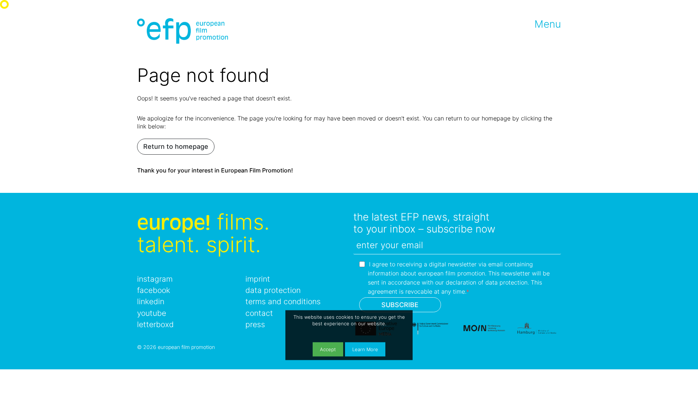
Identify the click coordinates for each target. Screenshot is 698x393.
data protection (273, 290)
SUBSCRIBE (399, 305)
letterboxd (155, 324)
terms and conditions (283, 301)
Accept (328, 349)
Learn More (365, 349)
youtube (151, 313)
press (255, 324)
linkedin (150, 301)
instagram (155, 278)
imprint (257, 278)
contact (259, 313)
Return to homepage (175, 146)
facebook (153, 290)
